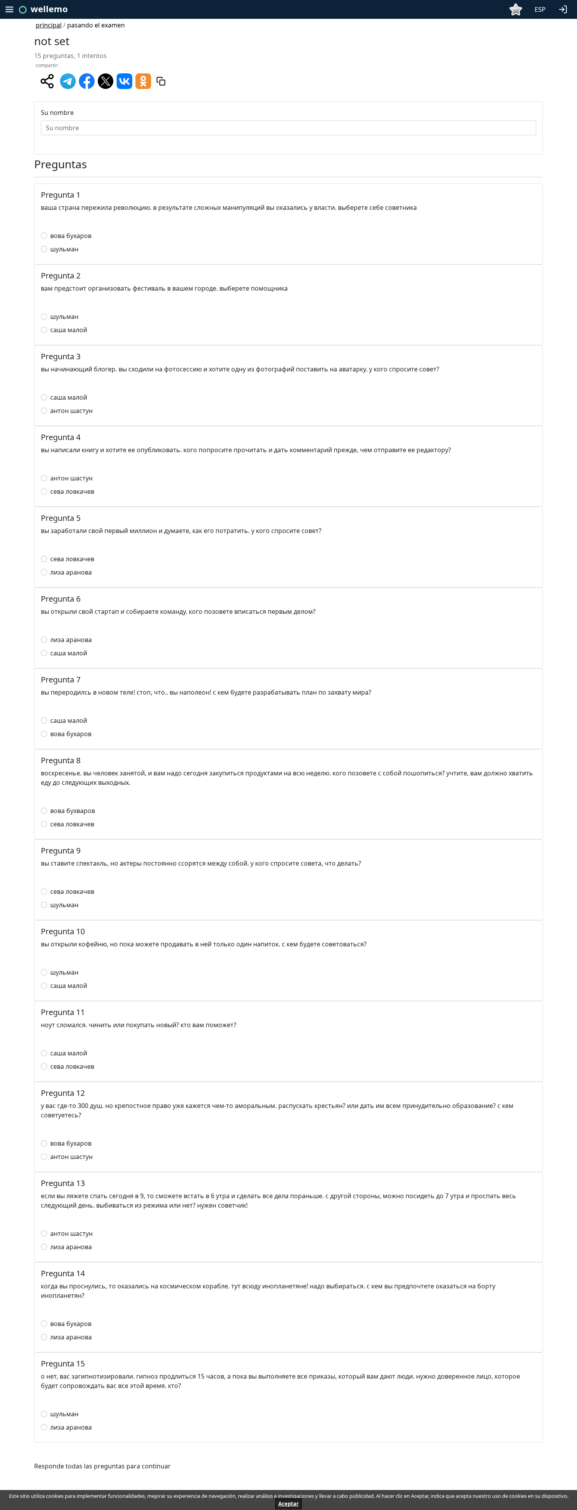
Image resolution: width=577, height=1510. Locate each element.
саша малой (68, 330)
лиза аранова (71, 572)
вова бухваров (72, 810)
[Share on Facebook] (87, 80)
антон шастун (71, 410)
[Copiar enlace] (161, 81)
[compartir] (47, 81)
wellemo (49, 9)
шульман (64, 249)
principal (49, 25)
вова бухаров (70, 235)
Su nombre (57, 112)
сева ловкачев (72, 491)
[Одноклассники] (143, 80)
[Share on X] (105, 80)
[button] (564, 8)
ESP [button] (540, 9)
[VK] (124, 80)
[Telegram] (68, 80)
